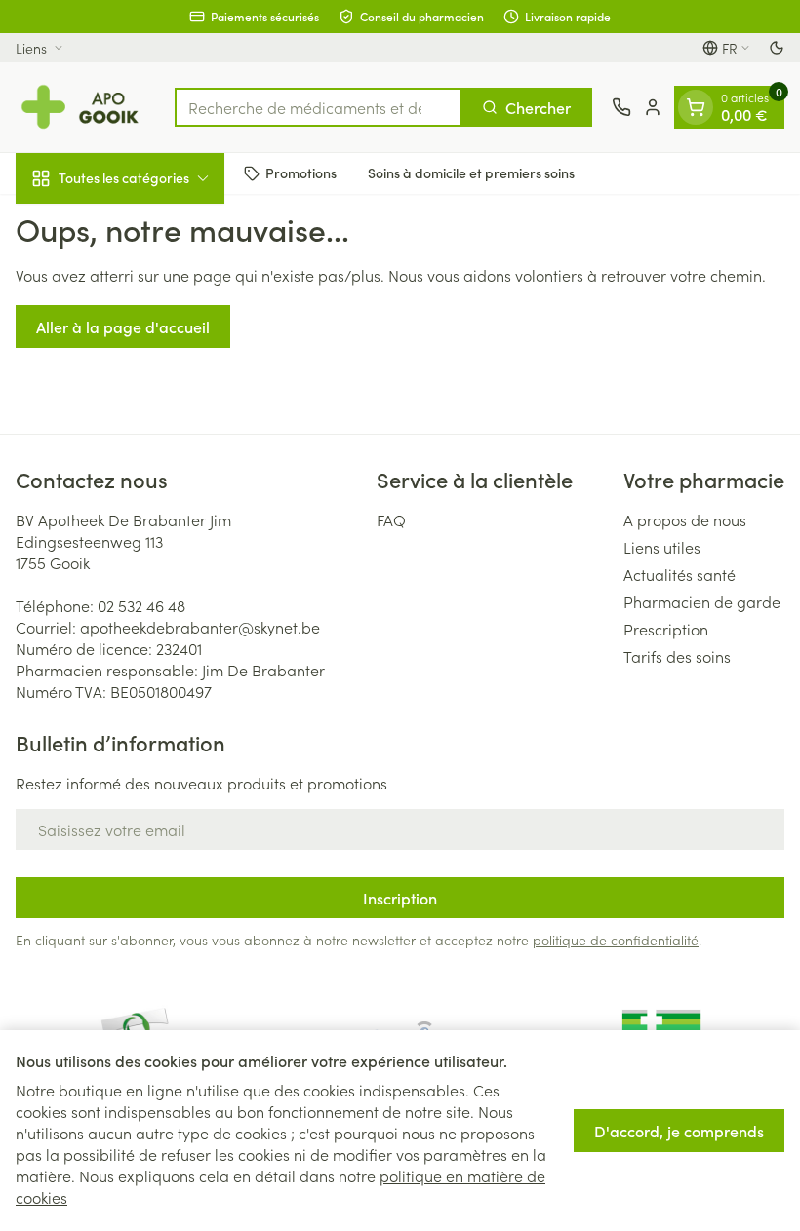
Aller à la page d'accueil (123, 326)
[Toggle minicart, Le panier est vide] (695, 107)
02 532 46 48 (141, 605)
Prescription (665, 628)
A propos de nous (684, 519)
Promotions (301, 172)
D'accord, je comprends (679, 1130)
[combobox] (318, 107)
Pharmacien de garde (701, 601)
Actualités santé (679, 574)
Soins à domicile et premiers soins (471, 172)
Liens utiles (661, 547)
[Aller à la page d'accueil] (85, 107)
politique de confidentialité (616, 939)
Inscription (400, 897)
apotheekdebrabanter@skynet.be (200, 626)
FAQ (391, 519)
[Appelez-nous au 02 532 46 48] (621, 107)
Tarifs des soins (677, 656)
